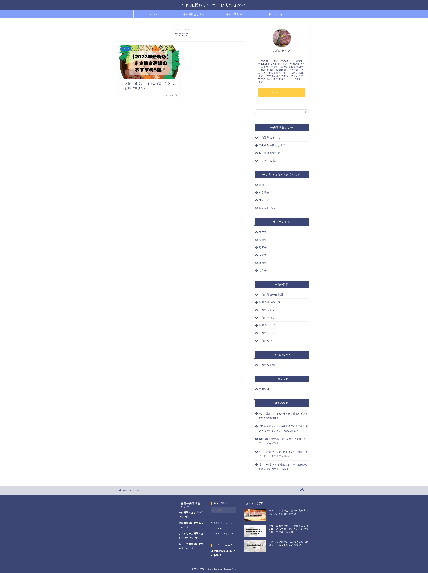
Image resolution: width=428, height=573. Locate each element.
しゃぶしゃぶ (267, 207)
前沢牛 (263, 247)
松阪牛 (263, 239)
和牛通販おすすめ (269, 152)
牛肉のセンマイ (268, 340)
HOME (153, 14)
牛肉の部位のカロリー (272, 302)
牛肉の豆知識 (234, 14)
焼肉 (261, 184)
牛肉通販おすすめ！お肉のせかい (214, 5)
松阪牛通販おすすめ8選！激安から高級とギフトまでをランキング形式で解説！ (283, 428)
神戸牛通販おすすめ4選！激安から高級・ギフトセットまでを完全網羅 (283, 454)
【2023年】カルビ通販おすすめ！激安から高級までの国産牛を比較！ (283, 466)
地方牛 (263, 270)
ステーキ (264, 200)
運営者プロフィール (223, 523)
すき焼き (264, 192)
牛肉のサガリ (267, 317)
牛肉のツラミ (267, 332)
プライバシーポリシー (224, 534)
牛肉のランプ (267, 309)
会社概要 (218, 528)
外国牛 (263, 262)
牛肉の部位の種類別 (271, 294)
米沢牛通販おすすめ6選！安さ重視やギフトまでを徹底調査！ (283, 415)
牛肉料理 (264, 389)
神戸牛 (263, 232)
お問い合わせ (274, 14)
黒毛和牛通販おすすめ (272, 145)
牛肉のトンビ (267, 325)
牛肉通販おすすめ (194, 14)
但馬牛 (263, 255)
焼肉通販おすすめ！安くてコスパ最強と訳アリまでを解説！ (282, 441)
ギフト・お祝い (268, 160)
